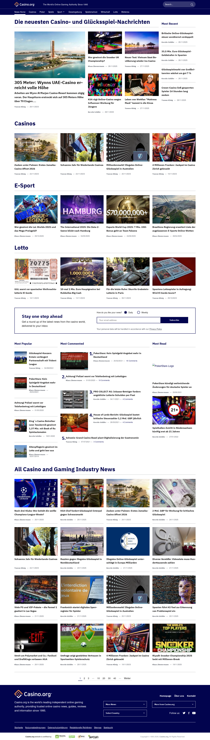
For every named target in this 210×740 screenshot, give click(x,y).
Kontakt (191, 695)
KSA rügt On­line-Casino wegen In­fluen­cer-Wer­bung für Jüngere (104, 103)
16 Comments (131, 360)
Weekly (144, 312)
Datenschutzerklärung (58, 727)
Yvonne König (20, 107)
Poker (42, 11)
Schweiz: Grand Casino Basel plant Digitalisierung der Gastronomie (102, 437)
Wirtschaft (105, 11)
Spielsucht (108, 727)
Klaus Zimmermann (96, 66)
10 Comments (104, 380)
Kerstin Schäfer (94, 112)
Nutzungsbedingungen (35, 727)
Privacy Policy (155, 329)
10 (98, 678)
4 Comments (128, 399)
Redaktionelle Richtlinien (81, 727)
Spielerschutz (91, 11)
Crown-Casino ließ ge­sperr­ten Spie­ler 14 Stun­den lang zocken (178, 91)
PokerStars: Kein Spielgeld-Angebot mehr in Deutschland (42, 382)
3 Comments (99, 441)
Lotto (115, 11)
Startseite (18, 727)
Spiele (51, 11)
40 (114, 678)
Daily (130, 312)
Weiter (127, 678)
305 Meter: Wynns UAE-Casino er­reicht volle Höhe (48, 85)
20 (104, 678)
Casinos (32, 11)
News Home (19, 11)
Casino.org (163, 736)
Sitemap (97, 727)
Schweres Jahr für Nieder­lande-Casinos (81, 165)
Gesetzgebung (75, 11)
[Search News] (192, 4)
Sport (59, 11)
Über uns (179, 695)
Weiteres (125, 11)
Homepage (165, 695)
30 (109, 678)
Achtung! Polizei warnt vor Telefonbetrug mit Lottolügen (96, 376)
